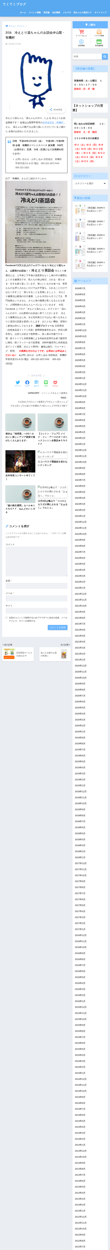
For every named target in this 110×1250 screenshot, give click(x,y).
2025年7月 (80, 348)
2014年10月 (81, 1091)
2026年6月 (80, 294)
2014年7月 (80, 1109)
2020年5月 (80, 707)
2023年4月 (80, 498)
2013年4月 (80, 1193)
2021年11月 (81, 600)
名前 (9, 581)
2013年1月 (80, 1211)
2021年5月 (80, 636)
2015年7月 (80, 1037)
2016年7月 (80, 965)
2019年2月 (80, 779)
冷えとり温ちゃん (57, 401)
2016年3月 (80, 989)
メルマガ (67, 12)
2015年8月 (80, 1031)
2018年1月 (80, 857)
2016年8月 (80, 959)
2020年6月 (80, 701)
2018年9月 (80, 809)
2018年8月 (80, 815)
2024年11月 (81, 390)
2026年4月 (80, 306)
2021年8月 (80, 618)
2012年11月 (81, 1223)
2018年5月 (80, 833)
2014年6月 (80, 1115)
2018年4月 (80, 839)
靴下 (65, 405)
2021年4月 (80, 641)
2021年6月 (80, 630)
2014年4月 (80, 1127)
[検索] (105, 57)
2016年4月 (80, 983)
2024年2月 (80, 438)
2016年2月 (80, 995)
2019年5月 (80, 761)
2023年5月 (80, 492)
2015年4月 (80, 1055)
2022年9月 (80, 540)
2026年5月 (80, 300)
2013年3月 (80, 1199)
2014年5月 (80, 1121)
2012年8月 (80, 1241)
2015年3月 (80, 1061)
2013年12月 (81, 1151)
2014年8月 (80, 1103)
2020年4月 (80, 713)
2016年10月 (81, 947)
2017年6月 (80, 899)
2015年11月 (81, 1013)
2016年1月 (80, 1001)
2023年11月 (81, 456)
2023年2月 (80, 510)
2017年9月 (80, 881)
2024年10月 (81, 396)
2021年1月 (80, 659)
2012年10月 (81, 1228)
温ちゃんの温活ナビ (83, 12)
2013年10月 (81, 1157)
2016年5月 (80, 977)
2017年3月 (80, 917)
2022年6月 (80, 558)
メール (10, 593)
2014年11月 (81, 1085)
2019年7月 (80, 749)
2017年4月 (80, 911)
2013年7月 (80, 1175)
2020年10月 (81, 678)
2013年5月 (80, 1187)
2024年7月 (80, 414)
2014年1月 (80, 1145)
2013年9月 (80, 1163)
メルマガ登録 (99, 36)
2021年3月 (80, 648)
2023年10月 (81, 462)
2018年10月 (81, 803)
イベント (45, 393)
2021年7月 (80, 624)
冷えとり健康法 (59, 393)
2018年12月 (81, 791)
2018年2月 (80, 851)
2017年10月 (81, 875)
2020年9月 (80, 683)
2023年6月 (80, 486)
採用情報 (81, 45)
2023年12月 (81, 450)
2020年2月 (80, 725)
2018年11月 (81, 797)
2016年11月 (81, 941)
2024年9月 (80, 402)
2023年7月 (80, 480)
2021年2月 (80, 654)
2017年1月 (80, 929)
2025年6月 (80, 354)
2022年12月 (81, 522)
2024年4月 (80, 432)
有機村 (36, 405)
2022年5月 (80, 564)
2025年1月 (80, 378)
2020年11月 (81, 671)
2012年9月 (80, 1235)
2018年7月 (80, 821)
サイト (9, 605)
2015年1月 (80, 1073)
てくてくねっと (81, 36)
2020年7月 (80, 695)
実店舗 (46, 12)
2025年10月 (81, 336)
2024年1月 (80, 444)
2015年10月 (81, 1019)
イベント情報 (35, 12)
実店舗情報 (99, 45)
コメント (10, 544)
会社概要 (56, 12)
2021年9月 (80, 612)
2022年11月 (81, 528)
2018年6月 (80, 827)
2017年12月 (81, 863)
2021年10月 (81, 606)
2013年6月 (80, 1181)
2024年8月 (80, 408)
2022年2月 (80, 582)
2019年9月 (80, 737)
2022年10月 (81, 534)
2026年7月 (80, 288)
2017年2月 (80, 923)
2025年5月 (80, 360)
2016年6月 (80, 971)
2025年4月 (80, 366)
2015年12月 (81, 1007)
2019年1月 (80, 785)
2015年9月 (80, 1025)
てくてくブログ (14, 4)
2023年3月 (80, 504)
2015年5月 (80, 1049)
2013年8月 (80, 1169)
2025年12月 (81, 330)
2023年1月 (80, 516)
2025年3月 (80, 372)
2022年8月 (80, 546)
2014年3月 (80, 1133)
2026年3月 (80, 312)
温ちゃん (47, 405)
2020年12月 (81, 665)
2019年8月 (80, 743)
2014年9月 (80, 1097)
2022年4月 (80, 570)
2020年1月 (80, 731)
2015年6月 (80, 1043)
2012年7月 (80, 1246)
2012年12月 (81, 1217)
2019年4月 (80, 767)
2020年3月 (80, 719)
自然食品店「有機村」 (54, 122)
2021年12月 (81, 594)
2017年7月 (80, 893)
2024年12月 (81, 384)
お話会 (23, 401)
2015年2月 (80, 1067)
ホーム (23, 12)
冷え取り (16, 405)
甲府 (57, 405)
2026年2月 (80, 318)
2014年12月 (81, 1079)
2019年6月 (80, 755)
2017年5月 (80, 905)
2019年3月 (80, 773)
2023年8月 (80, 474)
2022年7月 (80, 552)
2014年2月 (80, 1139)
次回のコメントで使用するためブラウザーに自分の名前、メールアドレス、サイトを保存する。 (38, 619)
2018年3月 (80, 845)
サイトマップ (100, 12)
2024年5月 (80, 426)
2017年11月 (81, 869)
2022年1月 (80, 588)
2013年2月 (80, 1205)
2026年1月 (80, 324)
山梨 (27, 405)
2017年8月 (80, 887)
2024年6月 (80, 420)
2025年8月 (80, 342)
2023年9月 (80, 468)
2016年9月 (80, 953)
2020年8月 (80, 689)
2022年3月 (80, 576)
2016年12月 (81, 935)
